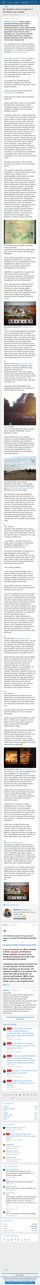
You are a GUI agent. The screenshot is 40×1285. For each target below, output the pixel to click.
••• (36, 1177)
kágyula (6, 990)
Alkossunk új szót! (12, 1151)
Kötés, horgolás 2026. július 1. (16, 1127)
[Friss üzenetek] (32, 2)
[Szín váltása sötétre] (36, 2)
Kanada (5, 1113)
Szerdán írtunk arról (11, 21)
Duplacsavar (10, 1144)
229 (35, 1109)
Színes (5, 1119)
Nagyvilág (6, 1117)
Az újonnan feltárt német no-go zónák (19, 945)
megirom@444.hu (10, 93)
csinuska (34, 1230)
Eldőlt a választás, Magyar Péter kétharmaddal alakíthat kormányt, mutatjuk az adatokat (21, 1136)
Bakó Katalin (9, 1169)
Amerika (6, 1107)
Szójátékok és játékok (12, 1148)
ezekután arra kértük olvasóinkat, (17, 58)
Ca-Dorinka (9, 1186)
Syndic (8, 1193)
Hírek (13, 1037)
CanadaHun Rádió (9, 1109)
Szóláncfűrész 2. (11, 1157)
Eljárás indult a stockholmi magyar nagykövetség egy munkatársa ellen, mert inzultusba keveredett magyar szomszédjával (20, 1031)
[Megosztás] (36, 18)
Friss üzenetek (8, 1124)
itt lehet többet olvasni (19, 52)
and (12, 905)
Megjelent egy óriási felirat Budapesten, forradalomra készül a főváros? (20, 1083)
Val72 (7, 1180)
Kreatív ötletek (10, 1131)
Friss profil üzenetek (10, 1166)
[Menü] (3, 2)
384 (35, 1119)
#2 (36, 925)
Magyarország (8, 1115)
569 (35, 1117)
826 (35, 1113)
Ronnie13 (8, 1212)
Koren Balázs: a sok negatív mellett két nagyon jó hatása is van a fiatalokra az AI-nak (21, 1045)
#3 (36, 990)
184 (35, 1107)
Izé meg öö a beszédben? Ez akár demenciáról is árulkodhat (22, 1071)
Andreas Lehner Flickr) (25, 364)
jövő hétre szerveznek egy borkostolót (20, 488)
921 (35, 1115)
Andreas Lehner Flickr (22, 638)
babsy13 (16, 1169)
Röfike (5, 925)
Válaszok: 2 (16, 18)
